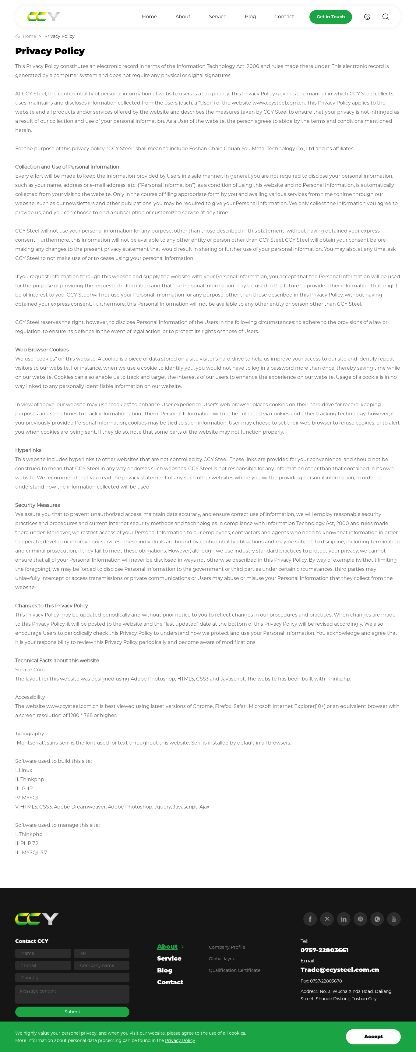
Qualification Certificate (234, 970)
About (183, 17)
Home (149, 17)
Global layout (223, 958)
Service (218, 17)
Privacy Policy (180, 1040)
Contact (284, 17)
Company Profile (227, 947)
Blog (250, 17)
